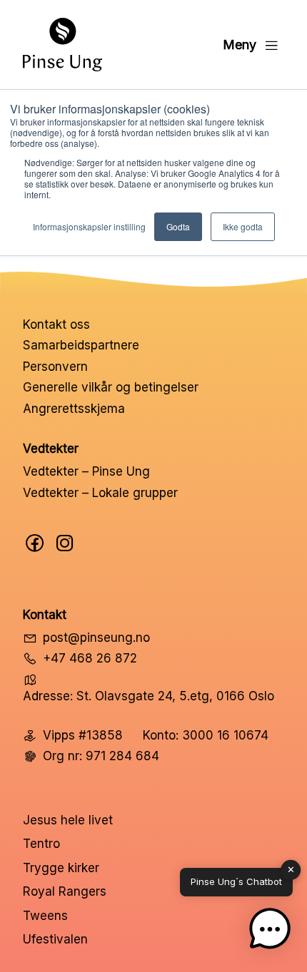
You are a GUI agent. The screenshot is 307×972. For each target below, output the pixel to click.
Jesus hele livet (68, 820)
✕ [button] (291, 869)
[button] (270, 932)
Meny (239, 44)
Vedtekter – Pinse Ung (86, 471)
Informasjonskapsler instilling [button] (89, 226)
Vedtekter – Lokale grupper (100, 493)
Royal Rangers (64, 891)
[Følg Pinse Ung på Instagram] (65, 543)
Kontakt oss (56, 324)
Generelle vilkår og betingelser (110, 387)
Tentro (41, 844)
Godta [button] (178, 226)
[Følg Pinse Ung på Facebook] (35, 543)
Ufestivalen (55, 939)
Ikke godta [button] (243, 226)
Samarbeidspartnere (81, 345)
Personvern (55, 366)
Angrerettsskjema (74, 408)
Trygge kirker (61, 868)
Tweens (45, 916)
